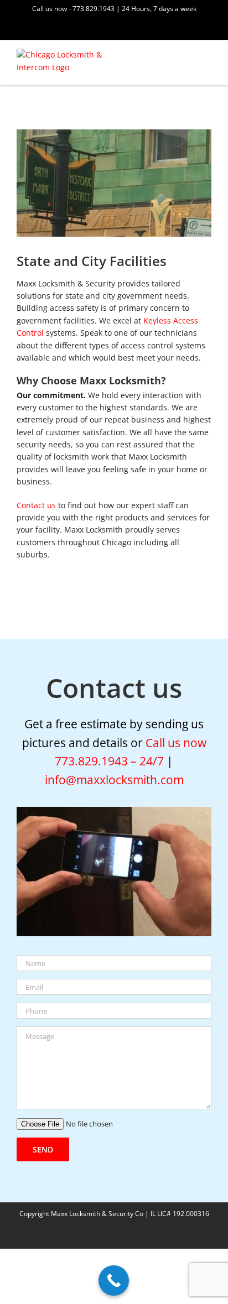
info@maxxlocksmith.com (114, 779)
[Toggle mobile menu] (207, 58)
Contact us (36, 505)
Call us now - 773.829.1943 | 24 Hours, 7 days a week (114, 8)
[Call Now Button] (114, 1280)
